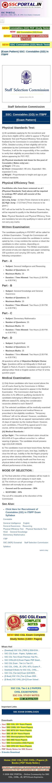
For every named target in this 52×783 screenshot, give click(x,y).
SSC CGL (17, 760)
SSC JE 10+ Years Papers (18, 733)
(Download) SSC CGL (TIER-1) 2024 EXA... (22, 650)
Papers (40, 760)
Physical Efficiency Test (13, 529)
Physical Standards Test (36, 529)
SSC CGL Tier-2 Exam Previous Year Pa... (21, 657)
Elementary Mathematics (14, 535)
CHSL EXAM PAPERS (26, 692)
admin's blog (44, 550)
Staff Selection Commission (36, 542)
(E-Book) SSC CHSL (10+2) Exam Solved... (22, 680)
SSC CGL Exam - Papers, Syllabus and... (21, 654)
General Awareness (11, 526)
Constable (7, 519)
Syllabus (7, 546)
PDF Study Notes (29, 763)
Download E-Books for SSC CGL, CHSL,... (21, 670)
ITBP (5, 539)
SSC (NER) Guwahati (12, 542)
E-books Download (11, 752)
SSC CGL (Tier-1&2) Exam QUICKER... (20, 673)
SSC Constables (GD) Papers (20, 743)
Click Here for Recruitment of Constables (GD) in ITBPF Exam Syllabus (23, 512)
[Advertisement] (26, 581)
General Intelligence (12, 523)
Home (7, 760)
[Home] (22, 8)
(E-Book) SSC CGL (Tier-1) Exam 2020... (21, 676)
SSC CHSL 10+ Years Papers (20, 727)
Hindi (5, 532)
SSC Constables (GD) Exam (29, 32)
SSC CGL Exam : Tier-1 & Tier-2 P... (19, 663)
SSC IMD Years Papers (17, 740)
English (26, 523)
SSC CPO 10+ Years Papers (19, 746)
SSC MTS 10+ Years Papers (19, 730)
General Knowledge (18, 532)
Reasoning (27, 526)
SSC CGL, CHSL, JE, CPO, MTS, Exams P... (22, 667)
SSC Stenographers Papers (19, 736)
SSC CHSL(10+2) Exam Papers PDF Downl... (22, 660)
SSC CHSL (29, 760)
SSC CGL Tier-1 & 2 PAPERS (26, 688)
